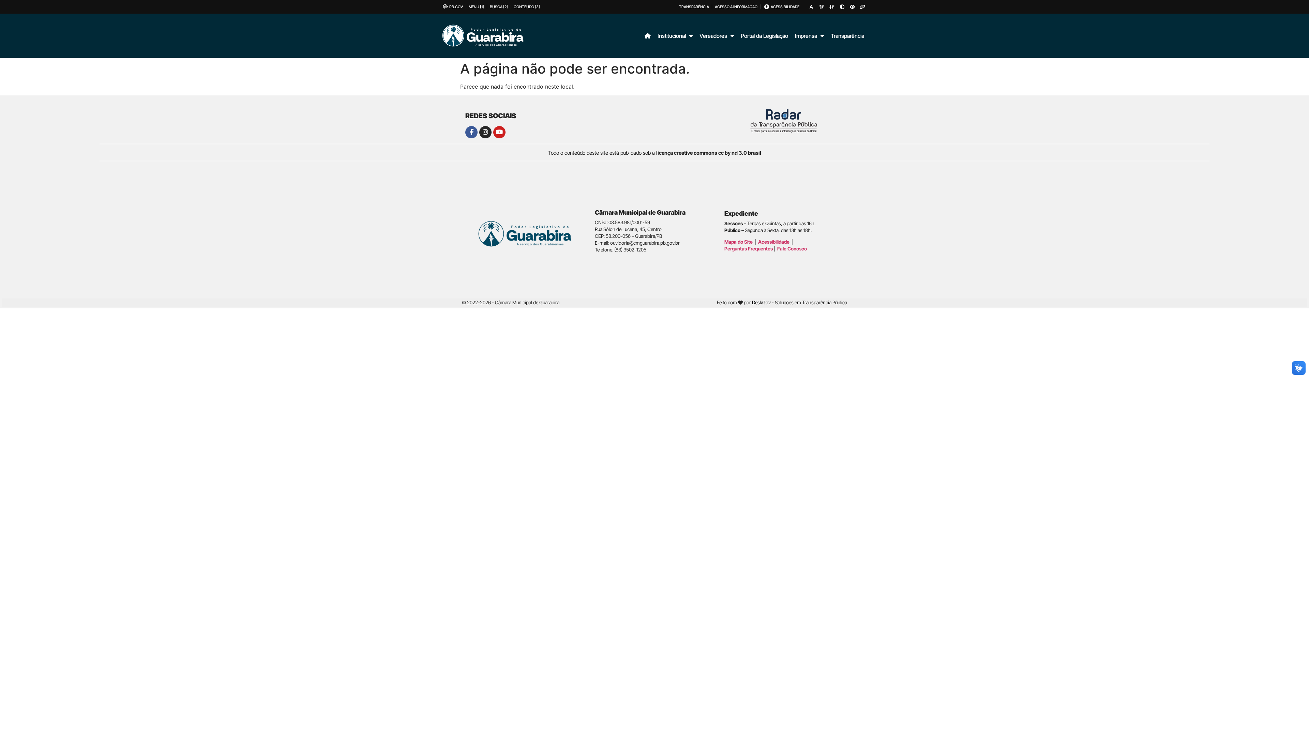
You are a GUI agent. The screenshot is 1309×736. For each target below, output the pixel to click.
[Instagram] (485, 132)
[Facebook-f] (471, 132)
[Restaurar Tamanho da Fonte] (811, 7)
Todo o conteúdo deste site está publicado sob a (654, 153)
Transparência (847, 35)
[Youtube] (499, 132)
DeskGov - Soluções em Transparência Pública (799, 302)
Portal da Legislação (764, 35)
